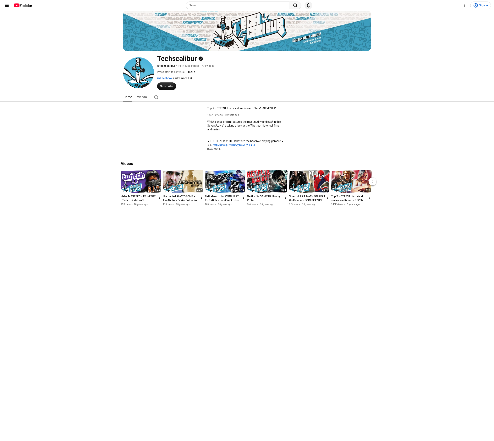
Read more (214, 149)
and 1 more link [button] (182, 78)
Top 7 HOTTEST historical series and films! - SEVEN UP (241, 108)
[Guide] (7, 5)
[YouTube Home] (23, 5)
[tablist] (247, 97)
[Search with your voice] (308, 5)
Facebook (166, 78)
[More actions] (159, 197)
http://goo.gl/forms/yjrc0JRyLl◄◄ (234, 144)
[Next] (372, 181)
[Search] (295, 5)
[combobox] (238, 5)
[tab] (127, 97)
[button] (214, 149)
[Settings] (465, 5)
